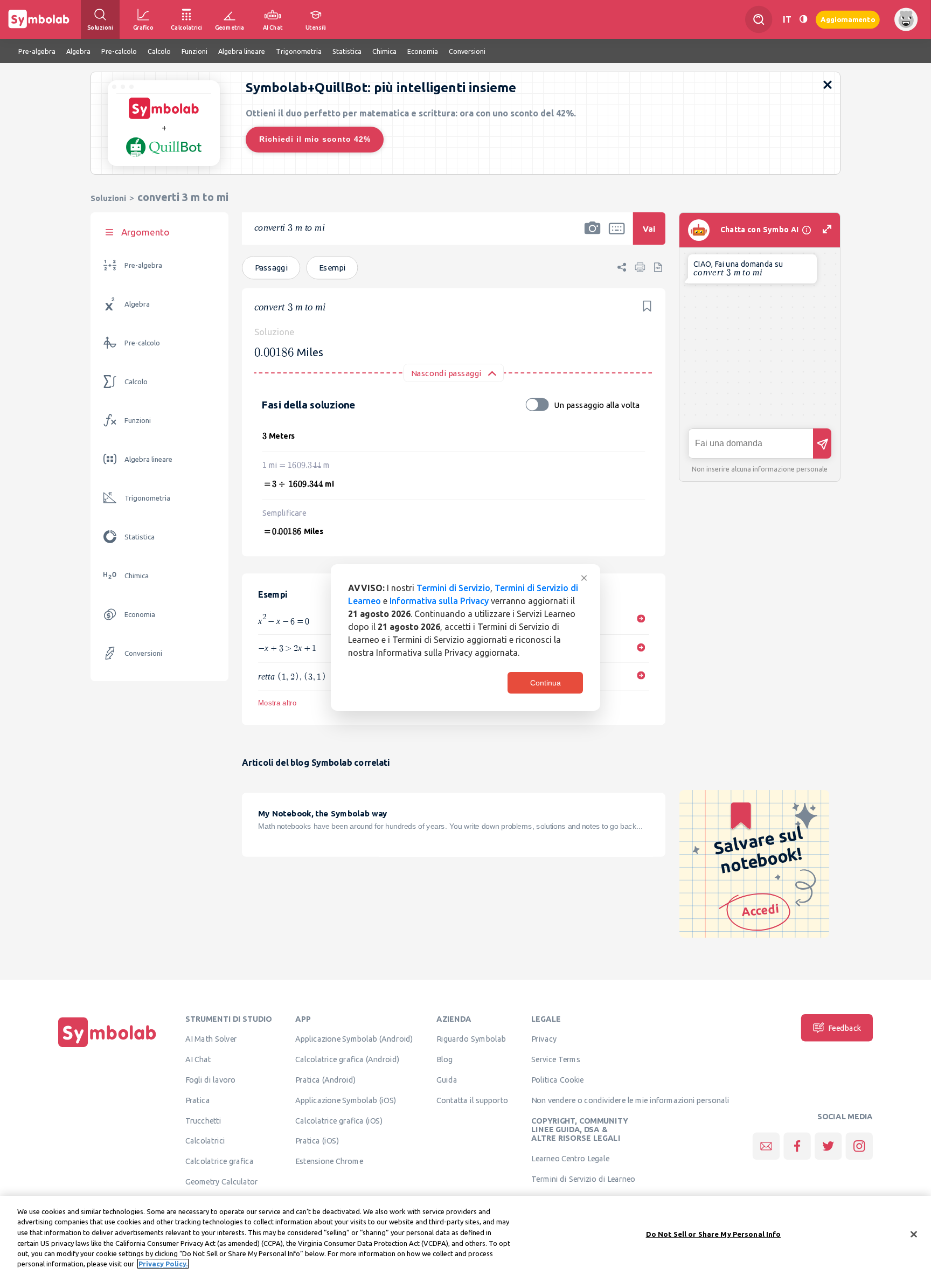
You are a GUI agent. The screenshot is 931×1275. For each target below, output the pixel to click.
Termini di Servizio (453, 588)
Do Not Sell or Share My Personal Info (713, 1234)
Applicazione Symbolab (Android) (354, 1039)
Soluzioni (108, 198)
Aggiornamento (848, 19)
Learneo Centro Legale (570, 1158)
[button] (593, 235)
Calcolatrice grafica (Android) (347, 1059)
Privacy (544, 1039)
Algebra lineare (148, 459)
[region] (465, 1235)
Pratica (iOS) (317, 1141)
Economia (139, 615)
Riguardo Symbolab (471, 1039)
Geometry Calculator (221, 1181)
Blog (444, 1059)
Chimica (136, 576)
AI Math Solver (211, 1039)
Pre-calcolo (142, 343)
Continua (545, 682)
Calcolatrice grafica (219, 1161)
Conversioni (143, 653)
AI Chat (198, 1059)
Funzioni (137, 421)
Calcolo (136, 382)
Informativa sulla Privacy (439, 601)
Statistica (139, 537)
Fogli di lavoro (210, 1079)
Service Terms (555, 1059)
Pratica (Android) (325, 1079)
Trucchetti (203, 1120)
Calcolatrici (205, 1141)
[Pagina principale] (107, 1047)
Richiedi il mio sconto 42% (315, 139)
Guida (446, 1079)
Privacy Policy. (162, 1263)
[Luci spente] (803, 19)
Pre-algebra (143, 265)
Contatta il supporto (472, 1100)
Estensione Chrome (329, 1161)
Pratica (197, 1100)
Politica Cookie (557, 1079)
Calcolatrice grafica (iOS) (339, 1120)
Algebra (137, 304)
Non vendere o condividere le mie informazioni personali (630, 1100)
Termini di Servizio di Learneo (583, 1178)
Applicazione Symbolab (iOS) (345, 1100)
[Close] (914, 1234)
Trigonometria (147, 498)
